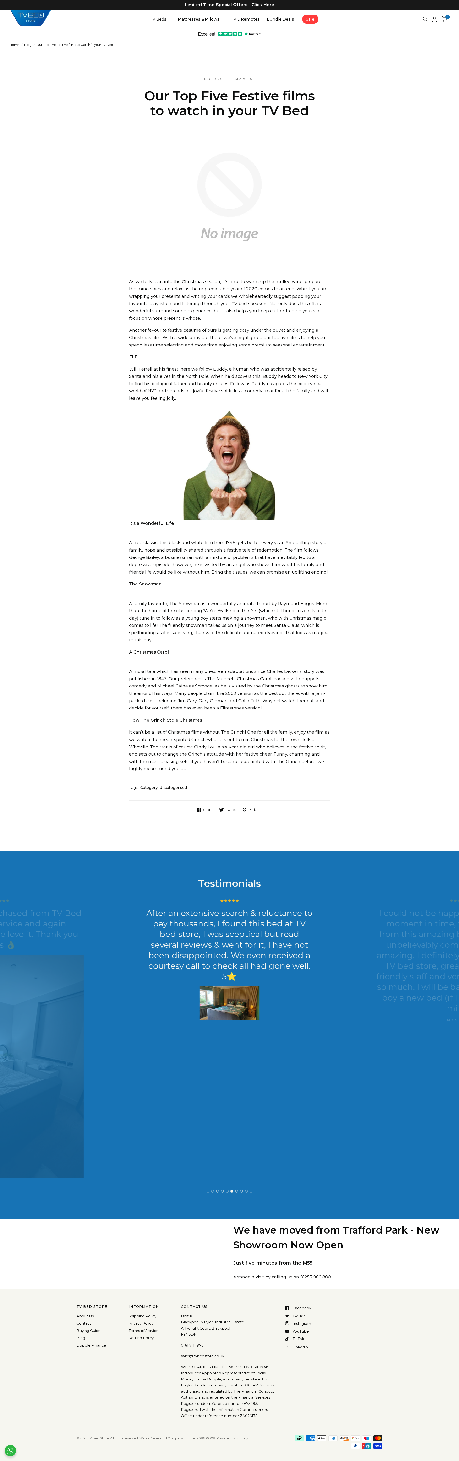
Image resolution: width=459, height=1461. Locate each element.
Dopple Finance (91, 1345)
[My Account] (434, 19)
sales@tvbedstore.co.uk (202, 1356)
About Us (85, 1316)
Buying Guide (88, 1330)
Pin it (252, 810)
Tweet (231, 810)
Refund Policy (141, 1338)
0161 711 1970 (192, 1345)
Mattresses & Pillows (198, 19)
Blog (28, 45)
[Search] (425, 19)
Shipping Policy (142, 1316)
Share (208, 810)
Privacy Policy (141, 1323)
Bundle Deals (280, 19)
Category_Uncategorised (163, 787)
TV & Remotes (245, 19)
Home (14, 45)
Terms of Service (143, 1330)
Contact (83, 1323)
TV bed (239, 303)
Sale (310, 19)
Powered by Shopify (232, 1438)
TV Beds (158, 19)
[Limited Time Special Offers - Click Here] (229, 5)
